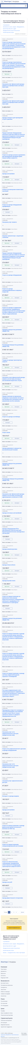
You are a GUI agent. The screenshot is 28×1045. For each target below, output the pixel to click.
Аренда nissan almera (8, 565)
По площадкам (4, 1005)
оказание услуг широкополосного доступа (12, 781)
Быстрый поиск (5, 983)
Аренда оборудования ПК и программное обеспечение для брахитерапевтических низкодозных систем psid (13, 531)
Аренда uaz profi (7, 882)
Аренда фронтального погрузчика (12, 898)
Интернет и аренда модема (10, 796)
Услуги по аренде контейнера (11, 416)
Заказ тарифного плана (6, 1013)
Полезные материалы (6, 1020)
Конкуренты (4, 987)
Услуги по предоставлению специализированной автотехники (12, 845)
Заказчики (3, 989)
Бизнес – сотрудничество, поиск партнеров (14, 952)
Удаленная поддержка (6, 1027)
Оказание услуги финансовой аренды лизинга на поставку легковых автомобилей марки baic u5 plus (13, 379)
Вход (25, 1)
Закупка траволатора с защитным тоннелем (12, 236)
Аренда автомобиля (8, 173)
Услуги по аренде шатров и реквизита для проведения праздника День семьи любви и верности (13, 156)
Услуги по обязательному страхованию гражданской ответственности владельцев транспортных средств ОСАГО (11, 864)
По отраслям (4, 1003)
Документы (3, 971)
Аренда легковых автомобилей (11, 513)
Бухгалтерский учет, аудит (9, 28)
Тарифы (3, 1011)
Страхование (6, 25)
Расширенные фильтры (7, 985)
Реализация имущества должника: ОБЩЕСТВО (13, 345)
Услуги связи (6, 432)
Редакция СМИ (4, 977)
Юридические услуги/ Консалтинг (11, 30)
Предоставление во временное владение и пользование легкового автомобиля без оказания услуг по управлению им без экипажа (13, 399)
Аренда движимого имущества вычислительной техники (11, 449)
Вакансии (3, 973)
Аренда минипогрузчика (9, 549)
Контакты (3, 975)
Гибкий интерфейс (5, 993)
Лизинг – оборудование (7, 39)
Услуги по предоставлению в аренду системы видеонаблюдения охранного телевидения (13, 675)
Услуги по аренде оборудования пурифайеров (12, 205)
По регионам (4, 1001)
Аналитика (3, 996)
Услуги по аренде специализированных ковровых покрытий (12, 290)
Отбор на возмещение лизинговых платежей (12, 190)
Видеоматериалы (5, 1024)
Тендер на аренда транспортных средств (12, 360)
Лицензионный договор (7, 1015)
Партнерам (3, 969)
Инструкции (4, 1022)
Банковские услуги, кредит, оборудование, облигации (14, 26)
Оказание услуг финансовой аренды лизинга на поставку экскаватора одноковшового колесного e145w (13, 495)
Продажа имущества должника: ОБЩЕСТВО (12, 330)
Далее (22, 912)
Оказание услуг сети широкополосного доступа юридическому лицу (10, 733)
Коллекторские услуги (8, 32)
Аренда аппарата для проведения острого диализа (12, 118)
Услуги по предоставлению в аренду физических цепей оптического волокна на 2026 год (13, 827)
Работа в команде (5, 991)
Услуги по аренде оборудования (12, 275)
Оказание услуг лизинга (9, 222)
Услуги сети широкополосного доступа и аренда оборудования (14, 749)
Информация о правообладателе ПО (10, 1037)
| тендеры (11, 1)
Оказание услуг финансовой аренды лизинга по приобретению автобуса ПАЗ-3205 (13, 85)
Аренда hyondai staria (8, 580)
